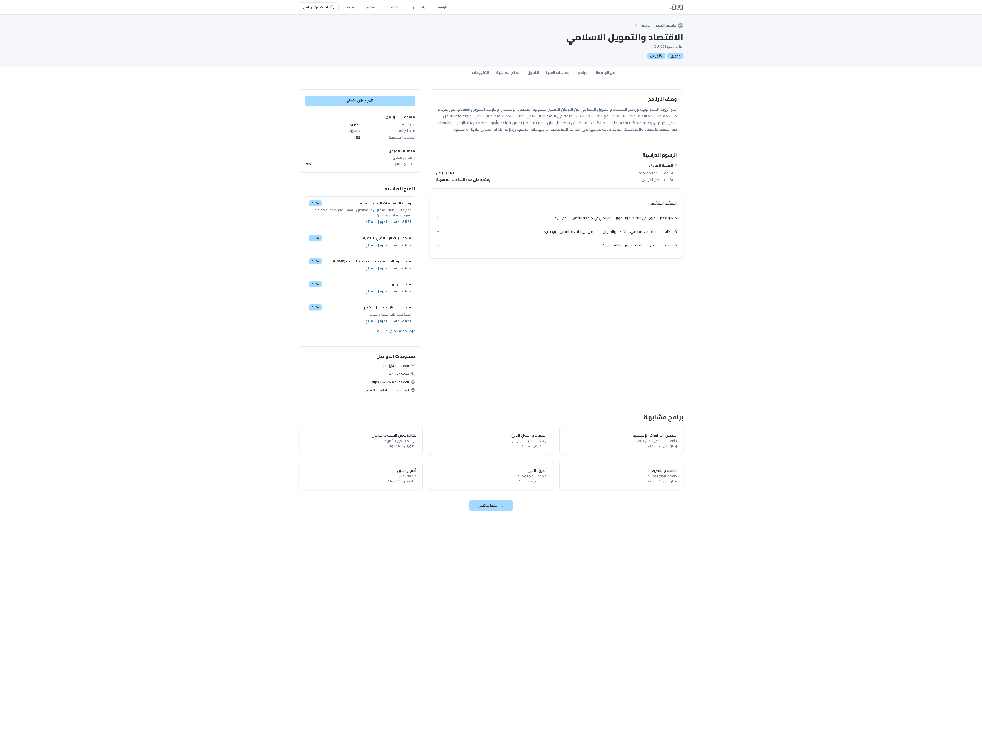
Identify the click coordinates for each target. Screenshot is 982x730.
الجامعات (391, 7)
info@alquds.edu (396, 365)
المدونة (352, 7)
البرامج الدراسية (416, 7)
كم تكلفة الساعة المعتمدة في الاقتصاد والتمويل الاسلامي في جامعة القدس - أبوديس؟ (610, 231)
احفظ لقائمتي (487, 505)
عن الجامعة (605, 72)
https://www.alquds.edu (390, 381)
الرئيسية (441, 7)
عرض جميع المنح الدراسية (396, 331)
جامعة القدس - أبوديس (658, 25)
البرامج (583, 72)
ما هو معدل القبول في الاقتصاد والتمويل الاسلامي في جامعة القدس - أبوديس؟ (616, 218)
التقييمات (480, 72)
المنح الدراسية (508, 72)
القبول (533, 72)
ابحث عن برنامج (315, 7)
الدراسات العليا (558, 72)
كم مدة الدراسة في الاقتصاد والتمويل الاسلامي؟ (640, 245)
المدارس (371, 7)
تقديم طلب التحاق (360, 100)
